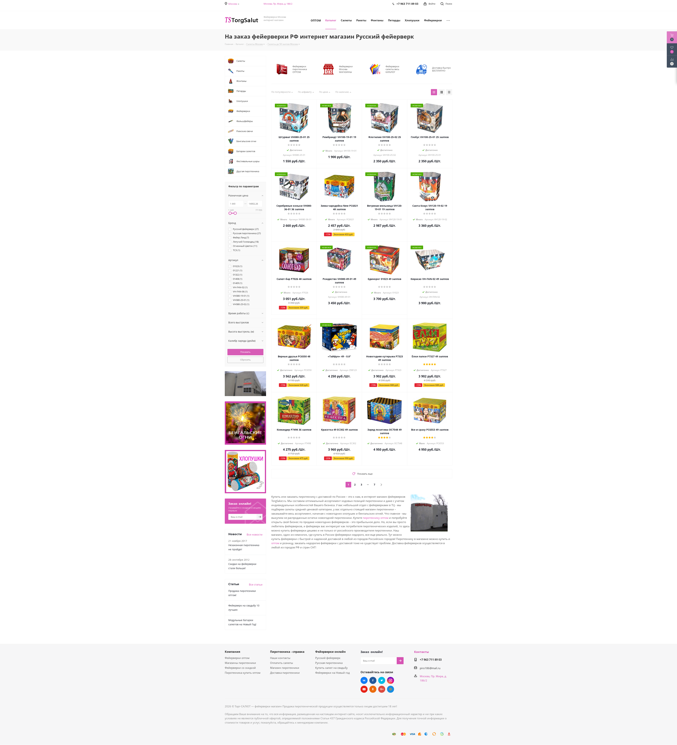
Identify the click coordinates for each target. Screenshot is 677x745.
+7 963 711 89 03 (431, 660)
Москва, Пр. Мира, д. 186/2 (278, 3)
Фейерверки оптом (237, 658)
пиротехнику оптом (375, 517)
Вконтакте (364, 680)
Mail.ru (390, 689)
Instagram (390, 680)
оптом (275, 543)
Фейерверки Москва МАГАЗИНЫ (346, 69)
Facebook (372, 680)
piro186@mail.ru (430, 668)
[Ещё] (448, 20)
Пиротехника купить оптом (242, 672)
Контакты (421, 652)
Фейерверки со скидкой (240, 667)
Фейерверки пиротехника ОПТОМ (299, 69)
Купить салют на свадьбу (331, 667)
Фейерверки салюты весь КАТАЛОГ (392, 69)
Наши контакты (280, 658)
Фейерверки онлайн (330, 652)
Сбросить (245, 359)
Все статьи (256, 584)
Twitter (381, 680)
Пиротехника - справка (287, 652)
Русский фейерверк (327, 658)
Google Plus (381, 689)
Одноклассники (372, 689)
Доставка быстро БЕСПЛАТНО (441, 69)
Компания (232, 652)
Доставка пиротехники (285, 672)
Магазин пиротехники (284, 667)
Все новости (255, 534)
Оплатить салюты (281, 663)
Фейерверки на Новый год (332, 672)
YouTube (364, 689)
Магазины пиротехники (240, 663)
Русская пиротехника (329, 663)
